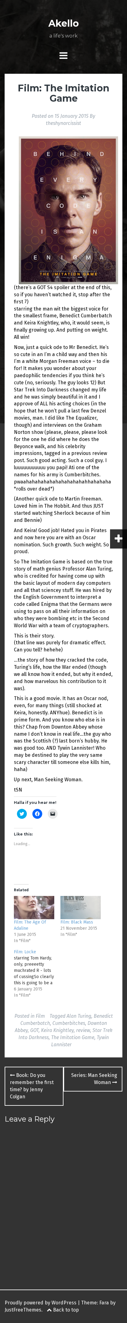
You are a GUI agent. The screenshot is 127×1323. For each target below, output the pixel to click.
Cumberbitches (68, 1023)
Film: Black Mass (76, 922)
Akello (63, 23)
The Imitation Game (72, 1037)
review (83, 1030)
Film (40, 1016)
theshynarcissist (63, 123)
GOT (34, 1030)
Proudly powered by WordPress (40, 1303)
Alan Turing (79, 1016)
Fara (104, 1303)
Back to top (65, 1310)
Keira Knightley (57, 1030)
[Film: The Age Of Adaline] (34, 907)
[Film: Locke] (37, 974)
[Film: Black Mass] (80, 907)
